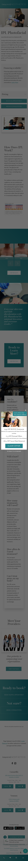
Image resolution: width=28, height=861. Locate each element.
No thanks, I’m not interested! (14, 451)
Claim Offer (14, 446)
